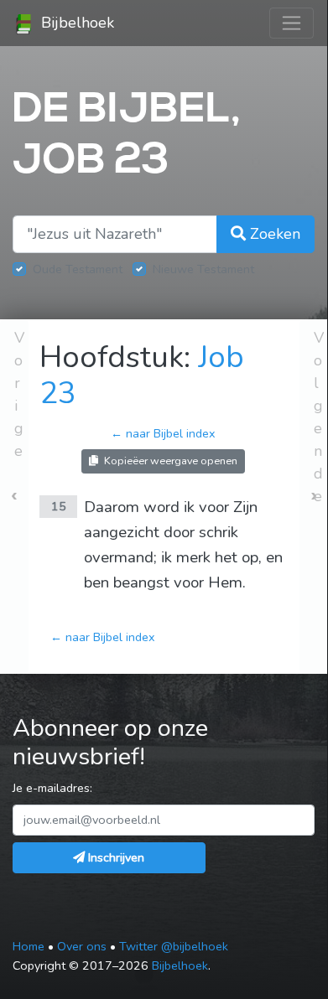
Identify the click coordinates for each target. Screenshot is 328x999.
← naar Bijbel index (163, 433)
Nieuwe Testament (203, 269)
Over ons (82, 946)
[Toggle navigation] (291, 23)
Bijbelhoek (75, 23)
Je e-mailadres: (52, 787)
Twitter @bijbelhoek (173, 946)
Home (28, 946)
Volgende (319, 417)
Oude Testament (77, 269)
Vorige (19, 394)
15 (58, 506)
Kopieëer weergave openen (169, 460)
